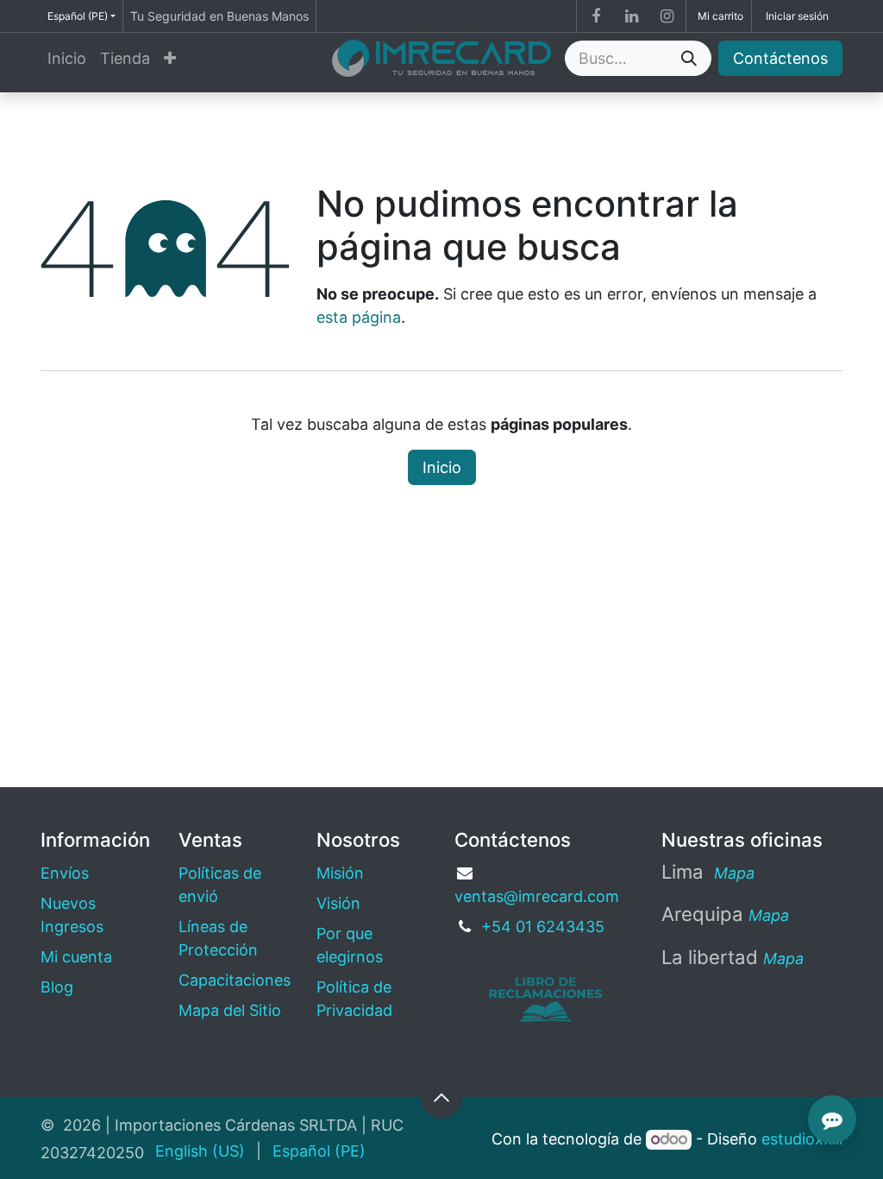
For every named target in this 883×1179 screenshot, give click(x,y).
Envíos (65, 873)
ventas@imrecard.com (536, 896)
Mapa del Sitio (229, 1010)
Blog (57, 987)
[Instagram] (666, 16)
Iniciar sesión (797, 15)
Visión (338, 903)
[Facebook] (595, 16)
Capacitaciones (234, 980)
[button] (441, 1098)
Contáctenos (780, 58)
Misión (340, 873)
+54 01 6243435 (542, 926)
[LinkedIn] (631, 16)
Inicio (442, 467)
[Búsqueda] (689, 58)
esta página (358, 317)
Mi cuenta (76, 957)
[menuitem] (67, 58)
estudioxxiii (801, 1139)
